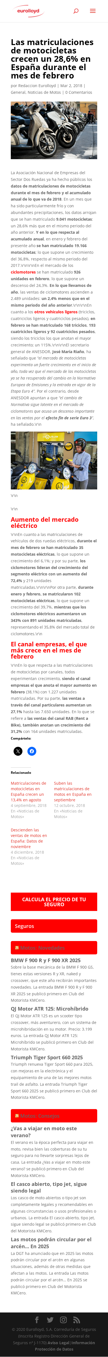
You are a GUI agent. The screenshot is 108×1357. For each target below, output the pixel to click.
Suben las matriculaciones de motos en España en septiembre (73, 791)
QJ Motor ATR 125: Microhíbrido (49, 1008)
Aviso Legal (58, 1342)
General (18, 92)
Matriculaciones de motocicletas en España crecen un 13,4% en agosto (28, 791)
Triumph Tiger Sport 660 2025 (47, 1057)
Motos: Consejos (40, 1115)
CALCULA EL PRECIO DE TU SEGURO (54, 902)
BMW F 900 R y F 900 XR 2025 (46, 960)
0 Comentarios (78, 92)
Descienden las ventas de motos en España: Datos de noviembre (29, 838)
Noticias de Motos (44, 92)
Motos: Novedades (42, 947)
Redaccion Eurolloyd (37, 85)
